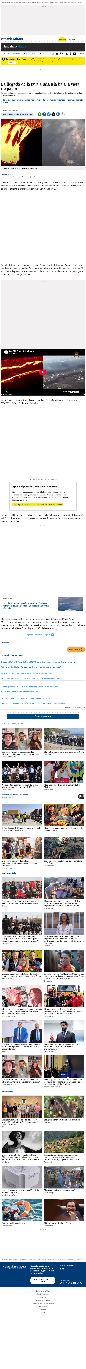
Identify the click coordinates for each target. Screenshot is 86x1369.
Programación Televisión (60, 1259)
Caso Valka (73, 2)
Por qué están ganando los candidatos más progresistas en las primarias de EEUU (20, 786)
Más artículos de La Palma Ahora (15, 795)
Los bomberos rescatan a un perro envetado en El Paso (63, 862)
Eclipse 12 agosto (23, 1259)
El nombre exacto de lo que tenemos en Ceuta (64, 752)
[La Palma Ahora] (15, 47)
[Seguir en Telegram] (69, 1283)
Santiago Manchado (8, 979)
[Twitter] (53, 53)
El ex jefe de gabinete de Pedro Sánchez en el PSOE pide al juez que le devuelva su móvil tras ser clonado (21, 1046)
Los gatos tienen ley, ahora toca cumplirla (62, 1120)
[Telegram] (63, 53)
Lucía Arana (47, 1122)
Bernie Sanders (6, 790)
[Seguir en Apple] (63, 1269)
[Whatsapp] (39, 114)
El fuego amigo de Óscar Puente (58, 1223)
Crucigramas (15, 1259)
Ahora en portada (9, 873)
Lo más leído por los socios (12, 724)
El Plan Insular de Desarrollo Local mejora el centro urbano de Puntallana (21, 829)
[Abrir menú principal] (83, 39)
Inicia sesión (72, 39)
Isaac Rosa (47, 754)
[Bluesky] (57, 53)
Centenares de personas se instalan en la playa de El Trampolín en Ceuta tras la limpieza (22, 902)
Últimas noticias (8, 1092)
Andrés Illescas (48, 908)
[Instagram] (67, 53)
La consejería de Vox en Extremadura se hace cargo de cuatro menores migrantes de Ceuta (21, 975)
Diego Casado (48, 1016)
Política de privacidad (43, 1300)
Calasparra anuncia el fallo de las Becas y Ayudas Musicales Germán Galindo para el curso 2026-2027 (20, 1122)
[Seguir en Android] (60, 1269)
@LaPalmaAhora (9, 797)
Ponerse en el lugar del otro (13, 1223)
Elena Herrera (48, 1051)
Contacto (43, 1310)
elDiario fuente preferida (38, 1259)
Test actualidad (70, 1259)
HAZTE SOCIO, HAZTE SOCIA (42, 1280)
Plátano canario (17, 2)
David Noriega (48, 946)
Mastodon (43, 1313)
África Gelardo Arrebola (9, 1016)
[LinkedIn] (58, 114)
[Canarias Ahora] (14, 1267)
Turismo (29, 2)
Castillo (30, 1259)
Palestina (24, 2)
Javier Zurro (5, 1162)
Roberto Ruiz (48, 1162)
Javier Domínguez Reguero (10, 1195)
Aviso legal (43, 1297)
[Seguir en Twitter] (64, 1283)
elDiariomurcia (6, 1127)
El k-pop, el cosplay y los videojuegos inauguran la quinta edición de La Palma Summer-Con (19, 863)
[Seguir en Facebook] (66, 1283)
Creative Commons (43, 1294)
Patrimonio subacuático (64, 2)
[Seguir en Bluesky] (61, 1283)
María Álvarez (48, 790)
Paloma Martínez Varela (9, 757)
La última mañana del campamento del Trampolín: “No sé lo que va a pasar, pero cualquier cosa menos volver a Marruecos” (20, 938)
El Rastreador (48, 981)
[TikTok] (70, 53)
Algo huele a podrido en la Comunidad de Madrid (62, 786)
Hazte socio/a (62, 39)
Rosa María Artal (7, 1226)
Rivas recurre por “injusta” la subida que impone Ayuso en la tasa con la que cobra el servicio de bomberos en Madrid (63, 1011)
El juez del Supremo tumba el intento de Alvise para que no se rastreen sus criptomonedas (61, 1046)
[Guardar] (62, 114)
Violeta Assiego (49, 1193)
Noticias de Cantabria (80, 1259)
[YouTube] (74, 53)
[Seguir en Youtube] (74, 1283)
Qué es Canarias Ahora (43, 1291)
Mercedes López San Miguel (53, 1087)
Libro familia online (49, 1259)
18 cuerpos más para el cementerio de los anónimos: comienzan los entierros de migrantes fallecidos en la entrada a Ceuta (62, 903)
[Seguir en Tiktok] (78, 1283)
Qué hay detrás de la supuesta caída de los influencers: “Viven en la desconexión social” (21, 753)
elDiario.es (5, 906)
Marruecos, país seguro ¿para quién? (59, 1190)
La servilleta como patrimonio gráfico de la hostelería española (20, 1191)
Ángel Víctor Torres (36, 2)
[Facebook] (60, 53)
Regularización (45, 2)
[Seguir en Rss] (81, 1283)
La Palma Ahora (6, 174)
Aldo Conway (48, 1226)
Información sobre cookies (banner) (43, 1303)
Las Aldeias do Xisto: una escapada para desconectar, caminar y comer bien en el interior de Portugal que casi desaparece (61, 1157)
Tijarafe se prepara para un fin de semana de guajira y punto (63, 829)
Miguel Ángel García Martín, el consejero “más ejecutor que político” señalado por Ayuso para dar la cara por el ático (22, 1011)
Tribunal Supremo (54, 2)
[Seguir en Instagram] (71, 1283)
